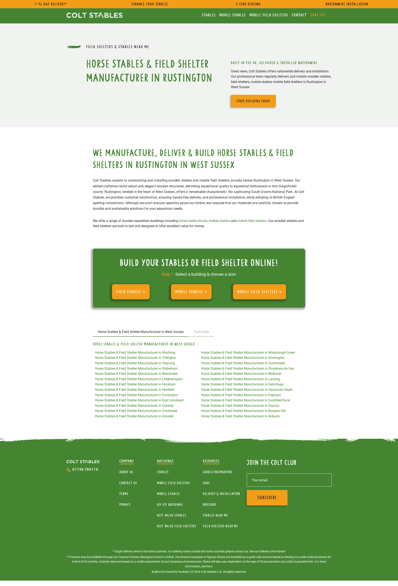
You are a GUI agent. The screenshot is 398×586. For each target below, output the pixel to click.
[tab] (141, 332)
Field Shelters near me (220, 526)
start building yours (253, 101)
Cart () (318, 15)
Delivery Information (272, 551)
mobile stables (219, 221)
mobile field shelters (252, 221)
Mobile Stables (232, 15)
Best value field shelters (176, 526)
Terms (124, 494)
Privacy (125, 505)
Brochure (210, 505)
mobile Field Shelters (269, 15)
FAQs (206, 483)
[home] (94, 15)
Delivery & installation (221, 494)
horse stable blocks (193, 221)
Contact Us (128, 483)
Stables (209, 15)
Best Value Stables (171, 515)
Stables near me (215, 515)
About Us (126, 472)
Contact (299, 15)
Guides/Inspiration (217, 472)
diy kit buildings (170, 505)
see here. (207, 566)
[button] (131, 291)
